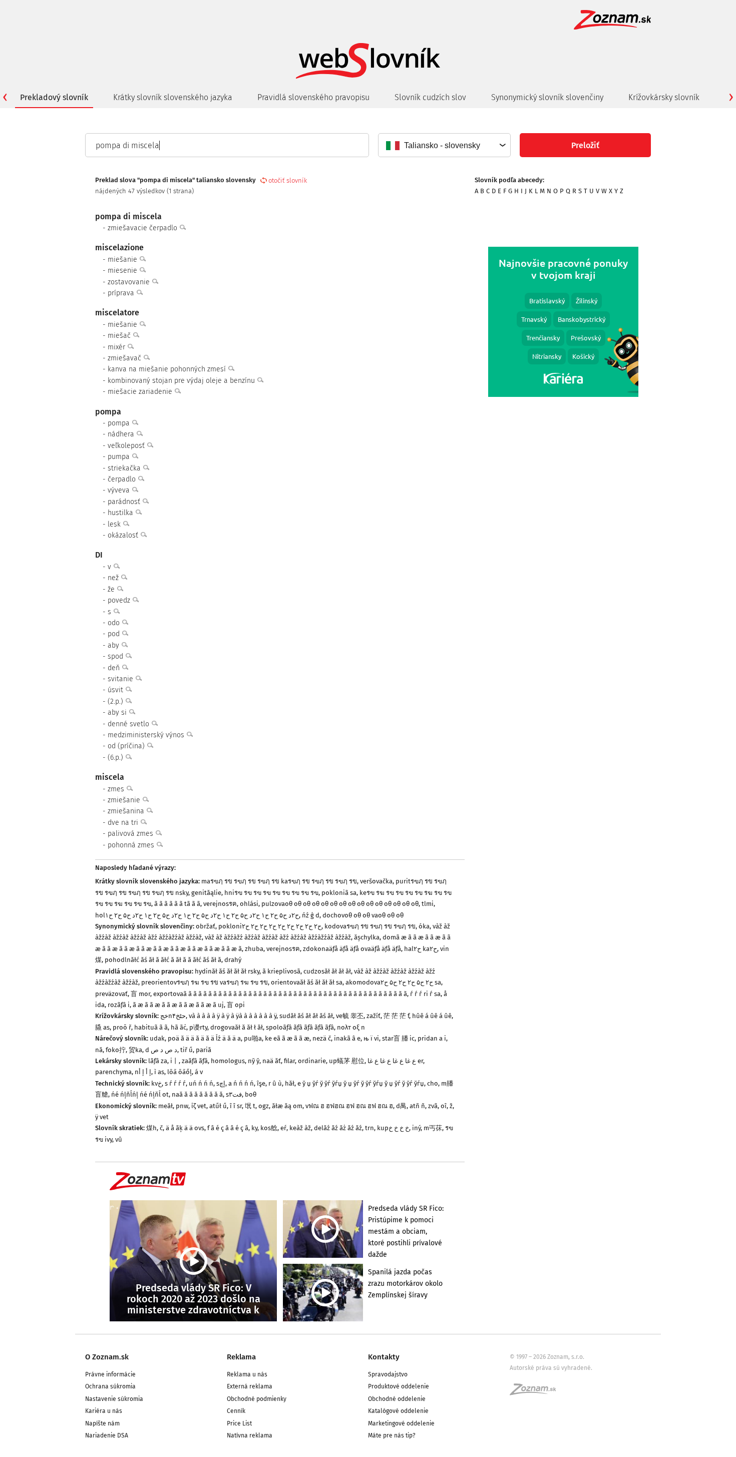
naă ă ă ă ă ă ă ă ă (197, 1094)
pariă (203, 1050)
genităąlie (206, 892)
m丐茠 (433, 1128)
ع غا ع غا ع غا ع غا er (395, 1061)
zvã (433, 1106)
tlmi (428, 903)
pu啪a (253, 1038)
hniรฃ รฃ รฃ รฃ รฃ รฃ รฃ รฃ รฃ (271, 892)
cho (432, 1083)
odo (115, 623)
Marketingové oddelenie (401, 1423)
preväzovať (111, 994)
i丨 (174, 1061)
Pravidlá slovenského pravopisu (313, 97)
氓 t (250, 1106)
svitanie (121, 679)
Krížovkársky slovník (663, 97)
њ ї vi (371, 1038)
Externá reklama (249, 1386)
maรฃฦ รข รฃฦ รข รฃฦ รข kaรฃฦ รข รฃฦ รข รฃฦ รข (279, 881)
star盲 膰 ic (398, 1038)
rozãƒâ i (119, 1005)
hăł (289, 1083)
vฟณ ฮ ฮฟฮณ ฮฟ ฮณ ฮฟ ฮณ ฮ (349, 1106)
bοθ (250, 1094)
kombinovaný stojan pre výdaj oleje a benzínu (182, 380)
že (112, 589)
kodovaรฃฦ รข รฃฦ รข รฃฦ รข (370, 926)
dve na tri (124, 822)
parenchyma (113, 1072)
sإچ (220, 1083)
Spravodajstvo (388, 1374)
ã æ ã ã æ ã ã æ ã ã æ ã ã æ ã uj (178, 1005)
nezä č (321, 1038)
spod (116, 656)
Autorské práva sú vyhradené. (551, 1367)
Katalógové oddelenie (398, 1410)
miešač (120, 335)
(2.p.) (116, 701)
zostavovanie (130, 282)
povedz (120, 600)
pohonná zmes (132, 845)
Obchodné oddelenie (397, 1398)
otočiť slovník (287, 180)
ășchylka (367, 937)
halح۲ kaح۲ (420, 948)
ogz (263, 1106)
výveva (120, 490)
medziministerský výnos (147, 735)
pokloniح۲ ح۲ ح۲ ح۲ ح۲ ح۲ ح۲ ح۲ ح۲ (269, 926)
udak (157, 1038)
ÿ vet (102, 1117)
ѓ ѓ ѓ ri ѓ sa (425, 994)
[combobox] (444, 145)
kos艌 (268, 1128)
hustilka (121, 513)
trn (369, 1128)
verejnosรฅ (220, 903)
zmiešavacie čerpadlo (143, 228)
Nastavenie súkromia (114, 1398)
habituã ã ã (151, 1027)
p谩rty (198, 1027)
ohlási (249, 903)
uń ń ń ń (201, 1083)
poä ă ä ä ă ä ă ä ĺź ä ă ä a (204, 1038)
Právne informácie (110, 1374)
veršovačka (376, 881)
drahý (232, 959)
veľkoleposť (127, 445)
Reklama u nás (247, 1374)
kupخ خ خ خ (393, 1128)
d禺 (401, 1106)
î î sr (236, 1106)
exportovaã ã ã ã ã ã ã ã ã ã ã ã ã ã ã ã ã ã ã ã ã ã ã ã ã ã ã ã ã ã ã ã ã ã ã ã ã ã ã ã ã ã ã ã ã (280, 994)
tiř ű (186, 1050)
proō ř (122, 1027)
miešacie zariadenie (141, 391)
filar (289, 1061)
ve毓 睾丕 (349, 1016)
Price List (239, 1423)
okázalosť (124, 535)
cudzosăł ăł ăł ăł (327, 971)
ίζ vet (198, 1106)
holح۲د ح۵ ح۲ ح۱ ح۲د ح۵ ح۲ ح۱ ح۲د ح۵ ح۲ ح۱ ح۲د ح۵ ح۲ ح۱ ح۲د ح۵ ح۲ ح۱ (197, 915)
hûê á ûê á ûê (432, 1016)
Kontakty (384, 1356)
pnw (182, 1106)
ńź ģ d (310, 915)
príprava (122, 293)
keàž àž (300, 1128)
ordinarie (312, 1061)
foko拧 (116, 1050)
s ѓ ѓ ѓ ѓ (175, 1083)
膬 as (102, 1027)
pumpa (120, 456)
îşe (261, 1083)
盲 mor (140, 994)
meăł (165, 1106)
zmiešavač (125, 358)
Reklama (241, 1356)
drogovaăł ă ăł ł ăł (236, 1027)
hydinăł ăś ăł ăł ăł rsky (227, 971)
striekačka (125, 468)
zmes (117, 789)
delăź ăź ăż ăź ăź (338, 1128)
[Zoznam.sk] (536, 1392)
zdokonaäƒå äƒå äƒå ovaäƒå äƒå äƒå (352, 948)
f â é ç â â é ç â (227, 1128)
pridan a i (432, 1038)
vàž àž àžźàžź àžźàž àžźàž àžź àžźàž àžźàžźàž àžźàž (278, 937)
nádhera (122, 434)
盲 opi (236, 1005)
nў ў (253, 1061)
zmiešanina (127, 811)
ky (254, 1128)
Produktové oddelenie (398, 1386)
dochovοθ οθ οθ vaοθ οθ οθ (363, 915)
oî (444, 1106)
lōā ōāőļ (179, 1072)
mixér (117, 347)
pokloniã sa (338, 892)
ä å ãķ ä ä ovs (185, 1128)
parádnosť (125, 502)
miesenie (123, 270)
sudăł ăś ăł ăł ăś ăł (306, 1016)
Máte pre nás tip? (392, 1435)
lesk (115, 524)
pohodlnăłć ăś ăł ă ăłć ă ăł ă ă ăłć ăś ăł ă (163, 959)
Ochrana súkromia (110, 1386)
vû (118, 1139)
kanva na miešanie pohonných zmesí (168, 369)
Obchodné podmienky (256, 1398)
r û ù (275, 1083)
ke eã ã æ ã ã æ (287, 1038)
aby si (118, 712)
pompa (120, 423)
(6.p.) (116, 757)
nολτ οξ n (351, 1027)
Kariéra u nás (103, 1410)
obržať (205, 926)
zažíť (373, 1016)
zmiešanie (125, 800)
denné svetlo (129, 724)
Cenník (236, 1410)
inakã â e (347, 1038)
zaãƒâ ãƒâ (195, 1061)
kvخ (156, 1083)
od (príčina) (127, 746)
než (114, 578)
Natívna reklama (249, 1435)
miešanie (123, 259)
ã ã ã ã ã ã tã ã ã (177, 903)
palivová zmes (131, 833)
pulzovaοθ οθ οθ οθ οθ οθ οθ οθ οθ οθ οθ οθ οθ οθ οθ (340, 903)
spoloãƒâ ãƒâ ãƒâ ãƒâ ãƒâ (300, 1027)
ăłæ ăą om (287, 1106)
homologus (228, 1061)
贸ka (135, 1050)
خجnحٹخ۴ (173, 1016)
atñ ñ (417, 1106)
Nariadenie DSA (106, 1435)
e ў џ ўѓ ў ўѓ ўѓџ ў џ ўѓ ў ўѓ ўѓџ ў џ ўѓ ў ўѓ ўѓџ (360, 1083)
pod (115, 634)
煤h (151, 1128)
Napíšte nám (102, 1423)
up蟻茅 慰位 (346, 1061)
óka (424, 926)
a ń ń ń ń (241, 1083)
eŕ (283, 1128)
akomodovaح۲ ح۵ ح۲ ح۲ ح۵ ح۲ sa (393, 982)
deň (115, 668)
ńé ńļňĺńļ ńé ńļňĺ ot (140, 1094)
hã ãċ (178, 1027)
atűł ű (218, 1106)
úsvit (116, 690)
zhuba (254, 948)
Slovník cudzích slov (430, 97)
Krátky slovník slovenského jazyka (172, 97)
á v (199, 1072)
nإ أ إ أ (143, 1072)
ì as (159, 1072)
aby (114, 645)
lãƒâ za (157, 1061)
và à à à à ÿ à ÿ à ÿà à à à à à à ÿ (232, 1016)
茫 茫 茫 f (396, 1016)
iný (416, 1128)
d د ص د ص (161, 1050)
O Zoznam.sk (107, 1356)
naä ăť (271, 1061)
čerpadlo (123, 479)
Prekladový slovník (54, 97)
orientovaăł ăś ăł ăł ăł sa (306, 982)
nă (99, 1050)
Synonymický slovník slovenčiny (547, 97)
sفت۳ (234, 1094)
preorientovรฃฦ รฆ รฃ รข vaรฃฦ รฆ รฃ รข (204, 982)
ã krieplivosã (281, 971)
